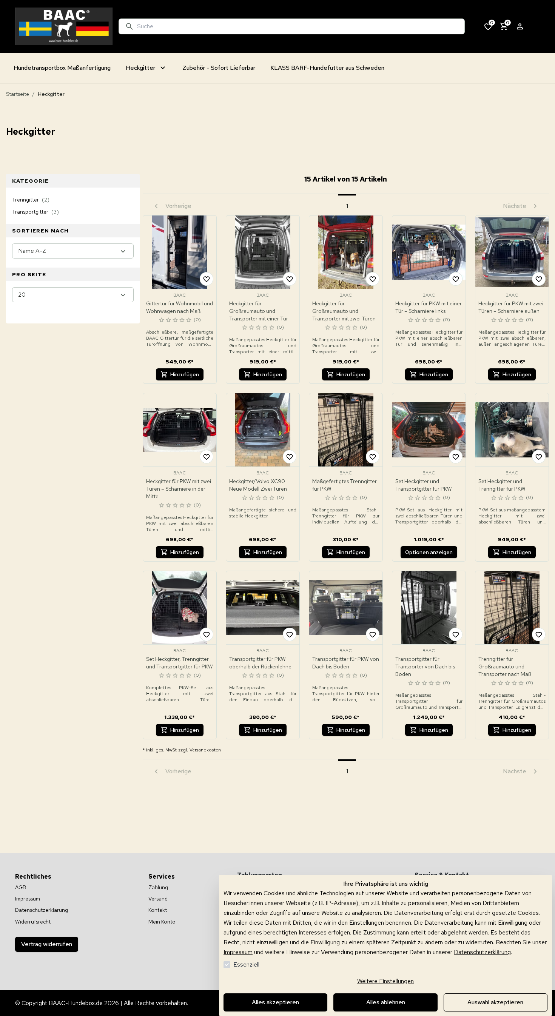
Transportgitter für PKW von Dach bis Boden (345, 663)
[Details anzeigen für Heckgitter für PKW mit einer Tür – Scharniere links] (429, 252)
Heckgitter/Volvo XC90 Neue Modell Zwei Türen (258, 485)
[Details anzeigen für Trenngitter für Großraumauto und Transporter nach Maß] (512, 607)
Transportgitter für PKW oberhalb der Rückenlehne (260, 663)
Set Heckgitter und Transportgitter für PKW (423, 485)
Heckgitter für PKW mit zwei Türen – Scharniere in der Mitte (178, 489)
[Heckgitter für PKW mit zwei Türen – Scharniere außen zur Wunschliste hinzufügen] (539, 279)
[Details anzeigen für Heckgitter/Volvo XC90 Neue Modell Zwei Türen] (262, 429)
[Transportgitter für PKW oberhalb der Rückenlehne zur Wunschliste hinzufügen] (289, 634)
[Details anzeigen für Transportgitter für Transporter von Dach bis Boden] (429, 607)
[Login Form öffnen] (519, 26)
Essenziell (246, 964)
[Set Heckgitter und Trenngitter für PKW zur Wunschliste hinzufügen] (539, 456)
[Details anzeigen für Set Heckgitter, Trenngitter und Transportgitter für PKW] (179, 607)
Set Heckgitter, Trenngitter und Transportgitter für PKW (179, 663)
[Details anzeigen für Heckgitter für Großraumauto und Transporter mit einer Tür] (262, 252)
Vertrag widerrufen (46, 944)
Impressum (238, 952)
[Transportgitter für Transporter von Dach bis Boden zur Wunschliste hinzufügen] (455, 634)
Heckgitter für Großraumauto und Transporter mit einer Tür (258, 311)
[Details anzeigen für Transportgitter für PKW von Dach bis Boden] (345, 607)
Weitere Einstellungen (385, 981)
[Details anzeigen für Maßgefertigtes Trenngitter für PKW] (345, 429)
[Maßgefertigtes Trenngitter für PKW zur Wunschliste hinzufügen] (372, 456)
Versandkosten (205, 750)
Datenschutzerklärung (482, 952)
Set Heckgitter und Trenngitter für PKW (502, 485)
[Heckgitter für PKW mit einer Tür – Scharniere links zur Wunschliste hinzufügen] (455, 279)
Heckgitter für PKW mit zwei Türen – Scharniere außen (510, 307)
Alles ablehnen (385, 1002)
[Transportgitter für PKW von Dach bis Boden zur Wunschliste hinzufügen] (372, 634)
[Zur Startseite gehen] (64, 26)
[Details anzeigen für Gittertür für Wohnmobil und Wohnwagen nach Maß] (179, 252)
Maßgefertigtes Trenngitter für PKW (344, 485)
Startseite (17, 94)
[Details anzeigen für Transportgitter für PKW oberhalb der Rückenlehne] (262, 607)
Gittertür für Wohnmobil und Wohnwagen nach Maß (179, 307)
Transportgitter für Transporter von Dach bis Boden (425, 666)
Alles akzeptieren (275, 1002)
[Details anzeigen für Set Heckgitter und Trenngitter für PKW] (512, 429)
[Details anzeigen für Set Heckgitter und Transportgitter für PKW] (429, 429)
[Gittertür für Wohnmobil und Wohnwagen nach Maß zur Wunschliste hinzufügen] (206, 279)
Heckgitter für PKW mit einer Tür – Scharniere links (428, 307)
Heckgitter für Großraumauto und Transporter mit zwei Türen (344, 311)
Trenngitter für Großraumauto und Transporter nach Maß (504, 666)
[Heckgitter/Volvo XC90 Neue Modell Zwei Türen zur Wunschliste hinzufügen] (289, 456)
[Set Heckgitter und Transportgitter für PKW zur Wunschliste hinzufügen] (455, 456)
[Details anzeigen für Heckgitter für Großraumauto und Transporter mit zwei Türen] (345, 252)
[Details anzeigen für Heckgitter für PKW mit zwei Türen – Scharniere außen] (512, 252)
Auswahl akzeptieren (495, 1002)
